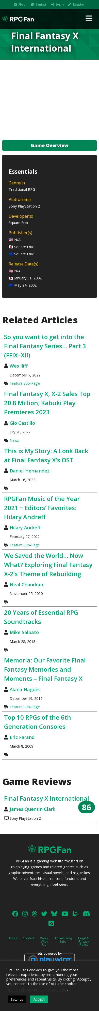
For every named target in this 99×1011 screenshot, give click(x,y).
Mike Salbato (24, 632)
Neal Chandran (26, 584)
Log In (60, 4)
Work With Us (44, 941)
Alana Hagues (25, 689)
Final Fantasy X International (46, 798)
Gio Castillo (22, 423)
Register (78, 4)
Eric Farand (22, 737)
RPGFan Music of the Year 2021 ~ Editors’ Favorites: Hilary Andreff (42, 507)
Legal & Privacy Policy (83, 941)
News (14, 440)
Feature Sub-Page (25, 383)
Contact (41, 4)
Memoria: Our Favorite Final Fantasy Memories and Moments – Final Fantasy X (45, 669)
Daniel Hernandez (30, 471)
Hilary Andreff (25, 528)
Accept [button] (39, 999)
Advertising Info (63, 940)
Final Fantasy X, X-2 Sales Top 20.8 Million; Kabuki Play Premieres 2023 (47, 402)
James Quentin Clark (32, 809)
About (23, 4)
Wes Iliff (19, 366)
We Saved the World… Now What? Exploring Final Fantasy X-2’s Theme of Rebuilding (48, 564)
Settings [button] (17, 999)
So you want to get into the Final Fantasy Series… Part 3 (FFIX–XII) (45, 346)
